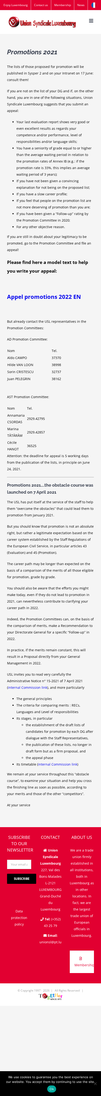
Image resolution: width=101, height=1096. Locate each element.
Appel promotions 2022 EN (44, 296)
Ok (52, 1089)
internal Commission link (27, 687)
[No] (95, 1083)
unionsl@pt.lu (50, 942)
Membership (84, 965)
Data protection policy (19, 917)
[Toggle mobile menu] (91, 20)
